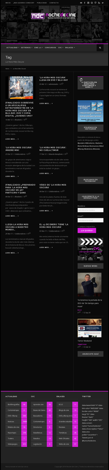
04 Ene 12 (8, 197)
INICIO (8, 3)
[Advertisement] (54, 34)
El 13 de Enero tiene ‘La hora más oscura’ (53, 225)
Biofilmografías (13, 404)
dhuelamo (18, 120)
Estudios (36, 438)
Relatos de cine (13, 427)
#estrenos (88, 149)
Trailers (11, 438)
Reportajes (12, 433)
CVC (60, 48)
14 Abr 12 (8, 120)
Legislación (37, 444)
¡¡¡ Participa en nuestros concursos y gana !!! (89, 84)
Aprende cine (38, 404)
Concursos (50, 48)
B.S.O (79, 310)
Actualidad (12, 48)
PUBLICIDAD (42, 3)
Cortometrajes (13, 410)
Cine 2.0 (37, 48)
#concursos (94, 146)
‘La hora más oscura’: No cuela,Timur (52, 148)
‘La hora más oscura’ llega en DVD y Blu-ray (53, 78)
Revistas (62, 427)
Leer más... (11, 139)
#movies (96, 149)
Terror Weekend (85, 341)
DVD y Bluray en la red (67, 416)
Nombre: (81, 206)
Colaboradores (20, 154)
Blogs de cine (64, 410)
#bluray (81, 149)
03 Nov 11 (43, 231)
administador (53, 84)
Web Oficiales (64, 438)
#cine (80, 146)
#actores (99, 143)
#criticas (85, 146)
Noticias (11, 421)
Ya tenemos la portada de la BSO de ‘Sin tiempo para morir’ (90, 303)
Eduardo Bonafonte (56, 154)
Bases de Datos (39, 410)
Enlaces (69, 48)
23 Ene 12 (8, 154)
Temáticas (82, 344)
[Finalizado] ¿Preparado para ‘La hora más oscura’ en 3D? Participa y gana (20, 189)
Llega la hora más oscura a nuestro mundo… (16, 227)
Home (7, 69)
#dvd (101, 146)
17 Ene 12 (43, 154)
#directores (90, 143)
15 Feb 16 (86, 347)
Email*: (81, 216)
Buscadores (37, 416)
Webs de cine (64, 444)
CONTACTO (54, 3)
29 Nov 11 (9, 234)
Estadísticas (37, 433)
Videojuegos (12, 444)
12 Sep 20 (86, 313)
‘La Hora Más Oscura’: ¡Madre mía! (18, 148)
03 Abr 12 (43, 84)
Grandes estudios (65, 421)
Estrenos (26, 48)
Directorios (37, 427)
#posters (81, 143)
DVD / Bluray (12, 416)
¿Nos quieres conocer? (23, 3)
